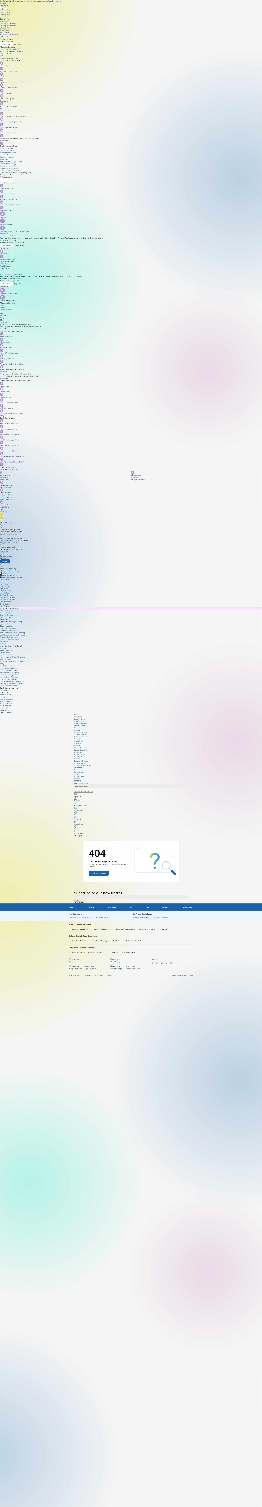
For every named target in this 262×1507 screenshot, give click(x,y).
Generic (77, 779)
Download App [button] (19, 245)
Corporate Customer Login (11, 571)
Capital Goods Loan (81, 734)
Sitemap (109, 975)
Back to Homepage (98, 873)
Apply (2, 416)
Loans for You (5, 12)
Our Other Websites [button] (146, 929)
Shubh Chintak (79, 776)
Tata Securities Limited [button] (133, 941)
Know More (6, 44)
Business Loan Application (9, 679)
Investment (4, 234)
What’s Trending (80, 754)
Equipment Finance (81, 761)
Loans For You (5, 580)
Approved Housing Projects (9, 58)
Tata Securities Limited (101, 918)
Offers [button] (2, 320)
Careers (91, 907)
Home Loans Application (8, 670)
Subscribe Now (78, 902)
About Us (72, 907)
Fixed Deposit (5, 266)
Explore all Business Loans (9, 170)
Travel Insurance (6, 706)
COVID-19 (77, 781)
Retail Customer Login (9, 568)
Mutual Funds (5, 264)
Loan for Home (79, 719)
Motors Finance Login (9, 575)
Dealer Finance (79, 772)
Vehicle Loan (4, 588)
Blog (85, 836)
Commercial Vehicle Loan (9, 630)
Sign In (5, 561)
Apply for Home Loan (7, 543)
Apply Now (17, 44)
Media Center (111, 907)
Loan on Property (80, 748)
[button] (131, 137)
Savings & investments (8, 697)
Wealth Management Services (12, 577)
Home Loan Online (6, 54)
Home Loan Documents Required (11, 51)
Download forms (6, 310)
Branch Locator (188, 907)
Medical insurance (6, 699)
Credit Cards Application (8, 686)
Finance (77, 745)
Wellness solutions (6, 701)
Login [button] (2, 566)
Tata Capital (78, 836)
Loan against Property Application (12, 681)
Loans (2, 270)
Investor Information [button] (101, 929)
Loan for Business (80, 721)
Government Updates (81, 783)
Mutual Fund (4, 710)
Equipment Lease (80, 763)
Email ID (77, 900)
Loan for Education (81, 723)
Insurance (3, 372)
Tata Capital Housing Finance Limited (79, 918)
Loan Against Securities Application (12, 684)
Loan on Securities (80, 750)
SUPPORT (5, 5)
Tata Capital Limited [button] (79, 941)
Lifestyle (77, 730)
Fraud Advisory (99, 975)
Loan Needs (78, 717)
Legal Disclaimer (74, 975)
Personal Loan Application (9, 668)
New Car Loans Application (9, 677)
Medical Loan (79, 741)
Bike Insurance (5, 692)
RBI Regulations (79, 757)
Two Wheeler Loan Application (10, 672)
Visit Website (7, 245)
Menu (77, 714)
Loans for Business (6, 150)
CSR (131, 907)
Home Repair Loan (80, 737)
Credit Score (78, 728)
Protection (77, 739)
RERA (2, 56)
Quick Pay (3, 511)
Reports (2, 307)
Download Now (53, 1)
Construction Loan (80, 770)
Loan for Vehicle (80, 726)
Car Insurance (5, 690)
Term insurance (5, 695)
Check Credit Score (6, 148)
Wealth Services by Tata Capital (11, 274)
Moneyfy (5, 573)
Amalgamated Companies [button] (124, 929)
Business (77, 759)
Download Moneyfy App (8, 534)
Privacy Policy (87, 975)
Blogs (4, 3)
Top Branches (163, 929)
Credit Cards (4, 268)
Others (76, 774)
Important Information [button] (80, 929)
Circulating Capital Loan (82, 765)
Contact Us (165, 907)
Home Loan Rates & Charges (10, 49)
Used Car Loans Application (9, 675)
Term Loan (78, 768)
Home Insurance (6, 703)
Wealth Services (79, 752)
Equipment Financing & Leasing (11, 622)
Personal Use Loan (80, 732)
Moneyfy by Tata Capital (8, 236)
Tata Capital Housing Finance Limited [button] (106, 941)
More (2, 313)
